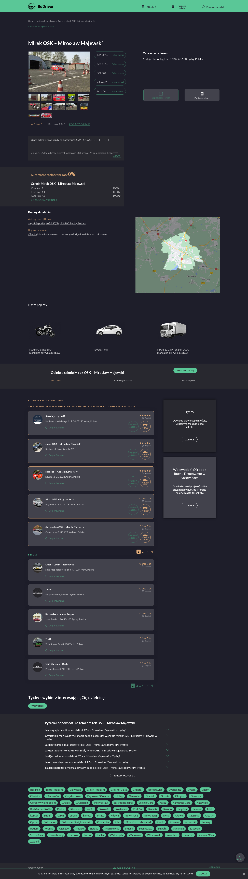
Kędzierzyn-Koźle (40, 809)
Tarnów (73, 835)
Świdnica (178, 828)
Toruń (87, 835)
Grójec (66, 802)
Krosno (167, 809)
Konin (90, 809)
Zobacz (189, 439)
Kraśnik (152, 809)
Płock (160, 822)
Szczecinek (36, 835)
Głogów (180, 796)
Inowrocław (101, 802)
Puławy (206, 822)
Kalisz (163, 802)
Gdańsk (150, 796)
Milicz (100, 815)
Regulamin (214, 866)
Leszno (197, 809)
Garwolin (134, 796)
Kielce (60, 809)
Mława (115, 815)
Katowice (202, 802)
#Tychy (32, 234)
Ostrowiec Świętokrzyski (76, 822)
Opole (33, 822)
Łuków (87, 815)
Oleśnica (194, 815)
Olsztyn (209, 815)
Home (31, 21)
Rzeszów (64, 828)
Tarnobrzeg (56, 835)
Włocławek (154, 835)
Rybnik (49, 828)
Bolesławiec (155, 789)
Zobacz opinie (79, 124)
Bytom (192, 789)
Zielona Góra (206, 835)
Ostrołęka (50, 822)
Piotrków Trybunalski (138, 822)
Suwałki (162, 828)
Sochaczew (145, 828)
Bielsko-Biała (119, 789)
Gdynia (165, 796)
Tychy (60, 21)
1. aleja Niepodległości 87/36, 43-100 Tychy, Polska (173, 58)
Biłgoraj (137, 789)
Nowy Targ (150, 815)
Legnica (182, 809)
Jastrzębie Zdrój (123, 802)
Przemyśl (190, 822)
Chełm (205, 789)
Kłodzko (75, 809)
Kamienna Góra (181, 802)
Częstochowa (73, 796)
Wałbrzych (116, 835)
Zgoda (203, 873)
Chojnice (35, 796)
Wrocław (172, 835)
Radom (34, 828)
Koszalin (104, 809)
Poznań (174, 822)
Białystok (75, 789)
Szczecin (195, 828)
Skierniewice (111, 828)
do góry (240, 859)
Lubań (47, 815)
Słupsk (129, 828)
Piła (117, 822)
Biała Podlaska (54, 789)
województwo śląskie (46, 21)
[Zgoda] (243, 874)
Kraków (137, 809)
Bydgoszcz (175, 789)
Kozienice (121, 809)
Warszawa (135, 835)
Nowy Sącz (131, 815)
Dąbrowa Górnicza (98, 796)
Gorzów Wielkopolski (43, 802)
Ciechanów (52, 796)
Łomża (34, 815)
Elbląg (119, 796)
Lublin (73, 815)
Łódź (210, 809)
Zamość (188, 835)
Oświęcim (103, 822)
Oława (179, 815)
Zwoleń (34, 841)
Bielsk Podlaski (96, 789)
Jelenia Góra (146, 802)
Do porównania (56, 427)
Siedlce (79, 828)
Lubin (60, 815)
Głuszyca (196, 796)
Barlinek (35, 789)
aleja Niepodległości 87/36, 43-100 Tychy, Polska (57, 223)
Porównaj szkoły (202, 98)
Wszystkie (38, 706)
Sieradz (94, 828)
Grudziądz (82, 802)
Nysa (166, 815)
